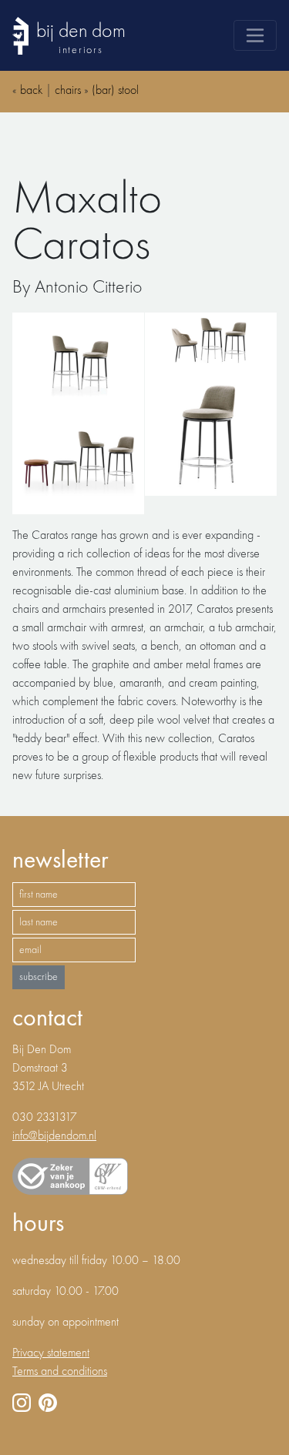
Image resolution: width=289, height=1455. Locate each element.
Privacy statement (50, 1353)
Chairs (68, 91)
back (31, 91)
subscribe (38, 977)
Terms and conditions (59, 1372)
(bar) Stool (115, 91)
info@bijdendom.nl (54, 1136)
